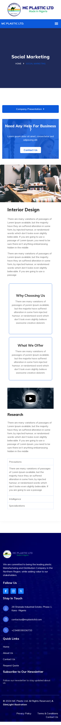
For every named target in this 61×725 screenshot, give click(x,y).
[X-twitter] (21, 591)
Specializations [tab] (17, 505)
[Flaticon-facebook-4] (5, 591)
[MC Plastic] (31, 9)
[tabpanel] (30, 480)
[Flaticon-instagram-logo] (13, 591)
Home (18, 63)
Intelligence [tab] (15, 498)
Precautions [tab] (15, 461)
